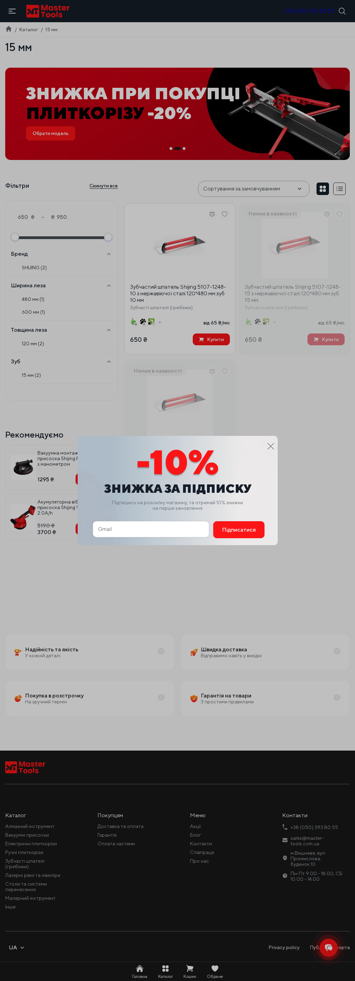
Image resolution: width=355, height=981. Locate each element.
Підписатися (239, 529)
